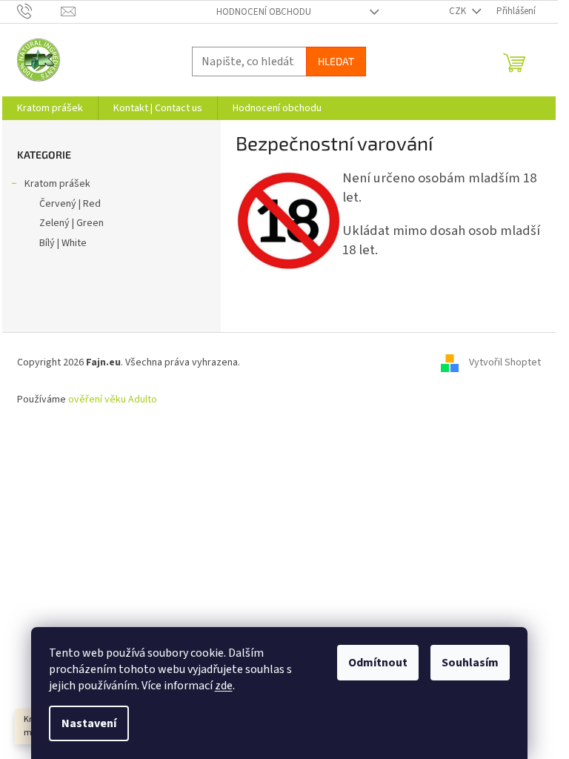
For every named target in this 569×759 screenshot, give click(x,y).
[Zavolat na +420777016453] (39, 11)
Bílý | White (63, 243)
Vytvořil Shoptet (505, 362)
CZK (458, 11)
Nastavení (88, 723)
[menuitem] (50, 108)
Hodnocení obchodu (263, 12)
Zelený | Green (71, 223)
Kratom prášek (57, 183)
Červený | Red (70, 203)
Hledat (336, 61)
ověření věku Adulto (112, 399)
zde (224, 685)
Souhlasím (470, 662)
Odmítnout (377, 662)
